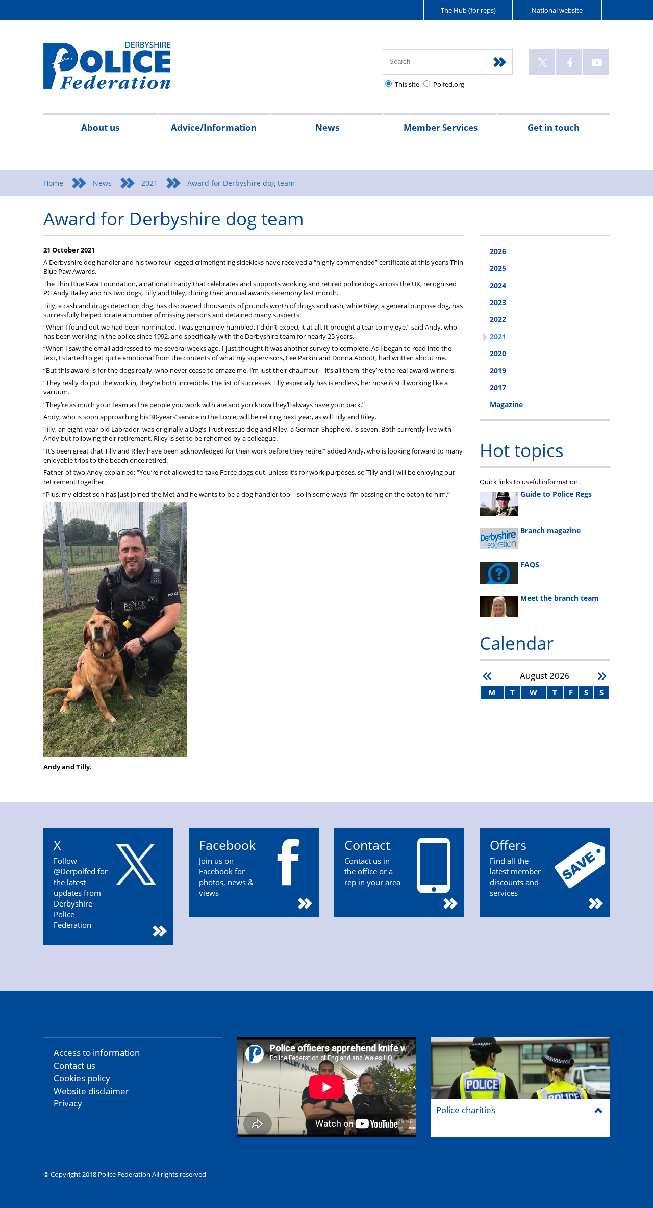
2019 (498, 370)
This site (407, 84)
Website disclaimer (91, 1091)
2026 (498, 251)
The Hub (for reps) (468, 10)
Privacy (68, 1103)
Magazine (506, 404)
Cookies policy (82, 1078)
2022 (498, 319)
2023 (498, 302)
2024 (498, 285)
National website (557, 10)
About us (100, 127)
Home (53, 183)
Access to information (97, 1053)
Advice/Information (214, 127)
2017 (498, 387)
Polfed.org (448, 84)
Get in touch (554, 127)
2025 (498, 268)
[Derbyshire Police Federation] (121, 70)
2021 (149, 183)
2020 (498, 353)
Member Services (441, 127)
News (327, 127)
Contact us (74, 1065)
